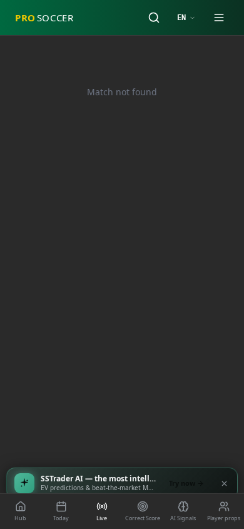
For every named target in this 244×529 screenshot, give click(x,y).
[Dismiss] (224, 483)
